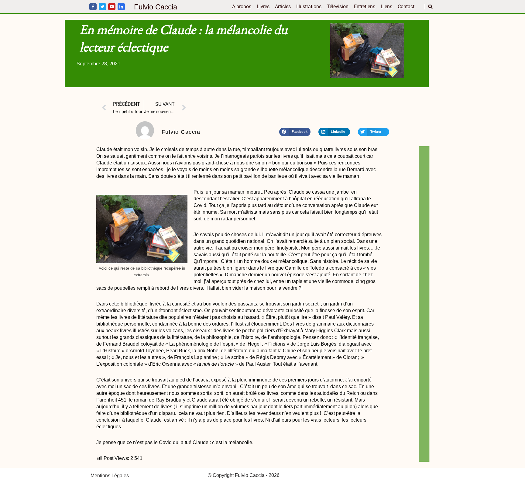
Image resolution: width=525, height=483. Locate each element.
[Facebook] (93, 6)
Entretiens (364, 6)
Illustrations (308, 6)
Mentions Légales (110, 475)
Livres (263, 6)
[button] (295, 132)
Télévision (337, 6)
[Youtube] (111, 6)
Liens (386, 6)
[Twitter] (102, 6)
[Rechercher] (430, 6)
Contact (406, 6)
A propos (241, 6)
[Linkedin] (121, 6)
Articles (283, 6)
